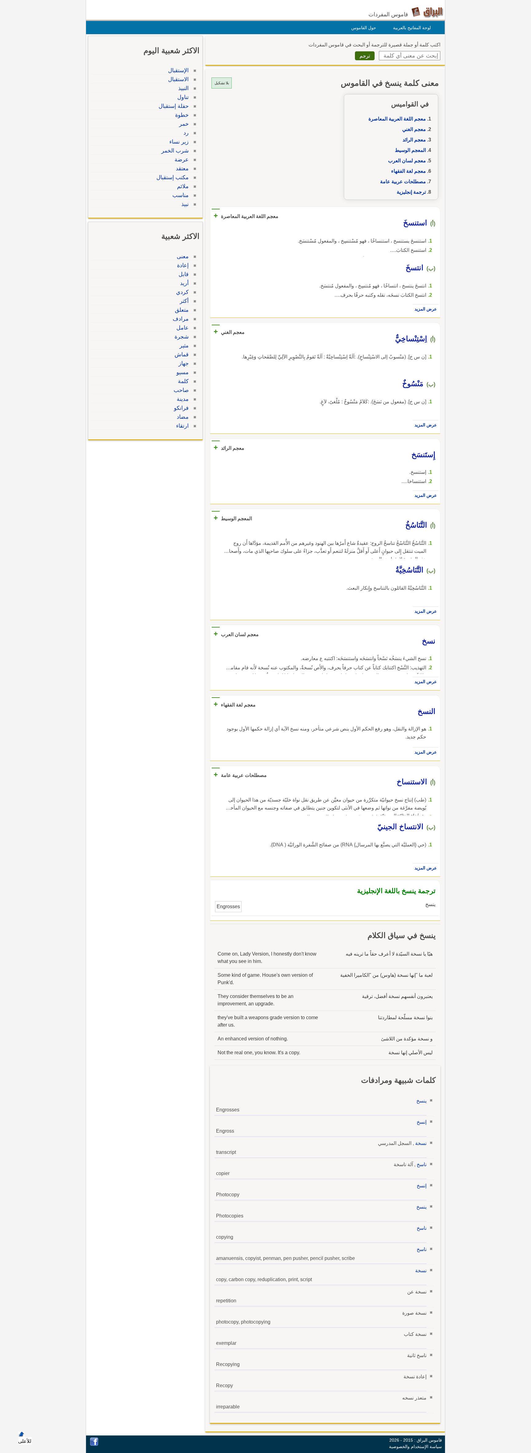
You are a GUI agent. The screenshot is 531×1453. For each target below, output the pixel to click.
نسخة (421, 1143)
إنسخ (422, 1122)
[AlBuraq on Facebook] (94, 1444)
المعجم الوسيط (410, 150)
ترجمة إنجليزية (411, 192)
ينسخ (421, 1100)
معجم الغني (414, 129)
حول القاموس (363, 27)
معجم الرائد (414, 139)
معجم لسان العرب (407, 160)
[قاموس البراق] (427, 12)
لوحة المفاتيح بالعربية (412, 27)
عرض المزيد (426, 309)
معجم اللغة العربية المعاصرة (397, 118)
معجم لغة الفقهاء (408, 171)
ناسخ (422, 1164)
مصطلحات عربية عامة (403, 181)
